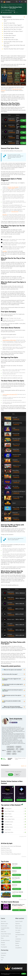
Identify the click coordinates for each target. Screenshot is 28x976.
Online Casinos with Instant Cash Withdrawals (11, 846)
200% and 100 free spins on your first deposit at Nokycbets (18, 905)
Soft (16, 936)
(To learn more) (6, 974)
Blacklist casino (4, 923)
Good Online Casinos (5, 848)
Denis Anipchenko (12, 8)
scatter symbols (11, 188)
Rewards (3, 942)
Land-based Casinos (19, 934)
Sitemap (17, 945)
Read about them (14, 211)
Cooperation (3, 953)
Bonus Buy (5, 214)
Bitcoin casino (18, 925)
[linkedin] (10, 722)
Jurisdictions (18, 939)
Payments (17, 923)
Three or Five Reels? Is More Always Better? (11, 854)
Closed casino (4, 925)
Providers (3, 944)
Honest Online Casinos (6, 933)
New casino (3, 921)
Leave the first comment (7, 12)
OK (23, 973)
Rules (2, 938)
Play (24, 120)
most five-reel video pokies (12, 186)
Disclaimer (3, 955)
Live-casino (17, 930)
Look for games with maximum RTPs (10, 394)
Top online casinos (5, 936)
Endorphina (14, 865)
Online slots (3, 931)
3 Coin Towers (15, 863)
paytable (5, 251)
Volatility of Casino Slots (6, 850)
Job (2, 959)
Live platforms (18, 947)
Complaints (17, 932)
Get (19, 910)
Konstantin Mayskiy (10, 759)
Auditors (17, 943)
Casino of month (18, 921)
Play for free (17, 867)
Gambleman (14, 870)
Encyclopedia (4, 947)
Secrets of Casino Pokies (6, 852)
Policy (2, 957)
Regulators (17, 941)
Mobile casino (18, 928)
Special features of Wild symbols (9, 340)
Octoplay (13, 893)
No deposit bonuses (5, 940)
